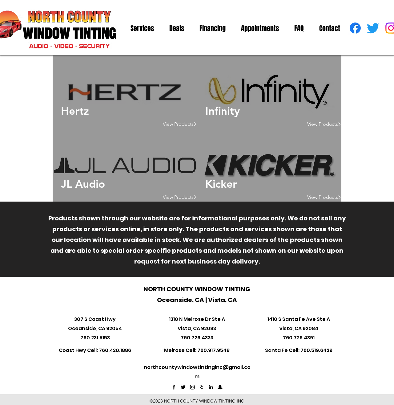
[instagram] (192, 387)
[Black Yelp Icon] (202, 387)
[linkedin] (211, 387)
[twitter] (373, 28)
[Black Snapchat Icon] (220, 387)
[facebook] (355, 28)
